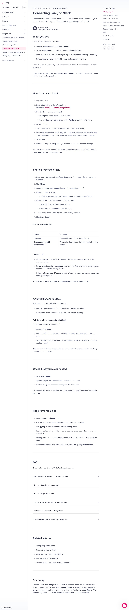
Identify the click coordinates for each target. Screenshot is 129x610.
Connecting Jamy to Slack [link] (59, 8)
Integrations (44, 8)
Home (35, 8)
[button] (124, 605)
